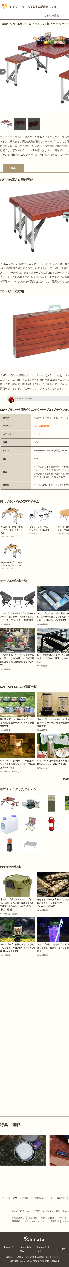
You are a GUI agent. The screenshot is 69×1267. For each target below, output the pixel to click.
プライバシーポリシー (35, 1221)
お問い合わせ (47, 1218)
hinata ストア (9, 1249)
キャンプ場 (48, 1211)
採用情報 (54, 1221)
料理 (58, 1211)
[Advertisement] (34, 993)
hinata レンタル (25, 1249)
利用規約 (16, 1221)
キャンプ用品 (33, 1211)
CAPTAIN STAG (41, 426)
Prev (3, 72)
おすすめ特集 (51, 15)
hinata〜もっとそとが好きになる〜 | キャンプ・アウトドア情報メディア (34, 1239)
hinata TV (60, 1249)
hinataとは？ (18, 1218)
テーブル (38, 434)
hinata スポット (43, 1249)
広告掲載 (32, 1218)
